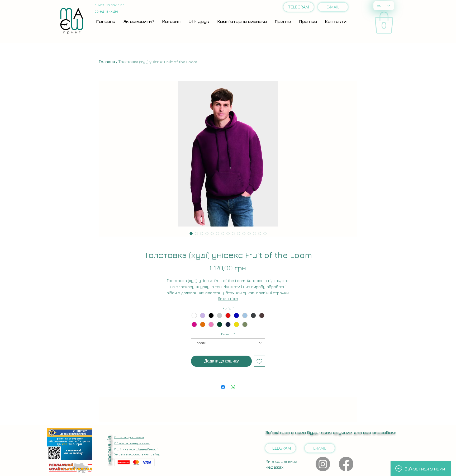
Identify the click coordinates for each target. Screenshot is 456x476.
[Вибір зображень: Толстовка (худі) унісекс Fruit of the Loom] (191, 233)
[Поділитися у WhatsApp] (233, 387)
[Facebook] (346, 464)
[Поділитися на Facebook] (223, 387)
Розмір (228, 334)
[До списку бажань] (259, 361)
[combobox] (228, 342)
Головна (107, 62)
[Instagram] (323, 464)
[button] (384, 23)
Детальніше (228, 298)
